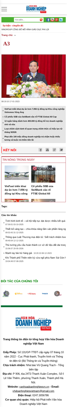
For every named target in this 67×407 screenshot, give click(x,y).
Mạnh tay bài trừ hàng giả (18, 253)
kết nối (9, 150)
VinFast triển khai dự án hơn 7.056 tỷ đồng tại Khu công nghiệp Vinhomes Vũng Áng (16, 193)
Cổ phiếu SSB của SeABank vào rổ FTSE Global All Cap (30, 117)
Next (57, 294)
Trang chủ (7, 35)
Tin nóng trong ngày (19, 159)
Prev (6, 294)
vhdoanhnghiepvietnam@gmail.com (33, 390)
